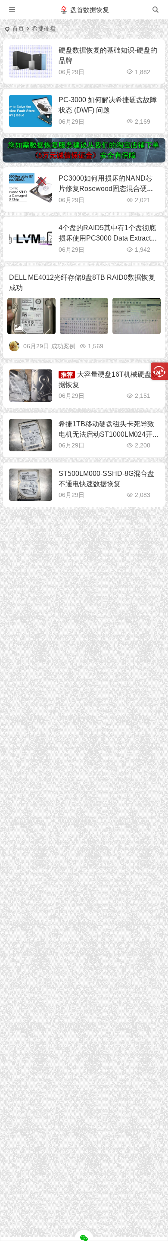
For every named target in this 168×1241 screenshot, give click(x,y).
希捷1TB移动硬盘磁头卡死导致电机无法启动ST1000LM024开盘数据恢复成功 (106, 434)
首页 (18, 28)
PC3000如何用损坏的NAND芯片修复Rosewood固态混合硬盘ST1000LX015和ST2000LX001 (109, 189)
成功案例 (63, 346)
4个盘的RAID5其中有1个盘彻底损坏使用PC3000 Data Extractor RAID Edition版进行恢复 (108, 238)
